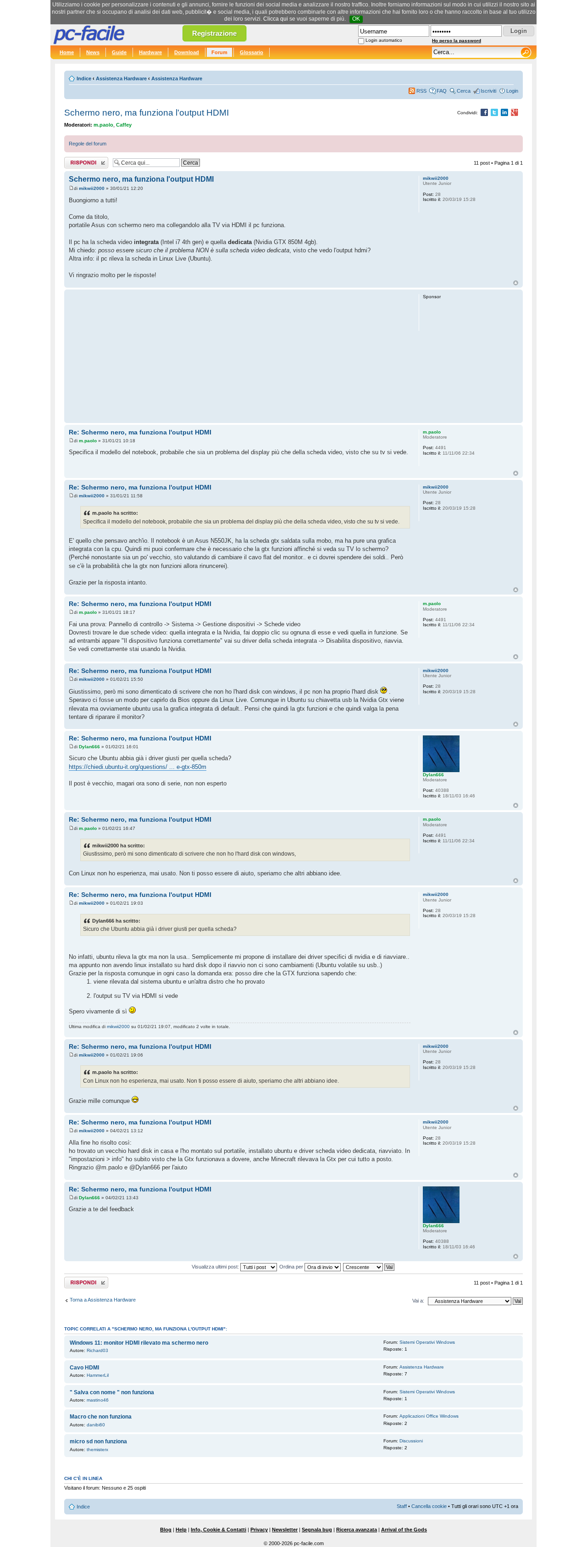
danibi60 (96, 1424)
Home (67, 52)
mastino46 (98, 1399)
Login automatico (383, 40)
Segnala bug (317, 1529)
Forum (219, 52)
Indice (84, 78)
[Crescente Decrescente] (369, 1266)
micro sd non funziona (98, 1441)
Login (512, 91)
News (93, 52)
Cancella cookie (429, 1506)
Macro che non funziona (101, 1416)
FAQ (442, 91)
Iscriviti (488, 91)
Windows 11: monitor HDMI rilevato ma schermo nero (139, 1343)
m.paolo (103, 125)
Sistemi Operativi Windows (427, 1342)
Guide (119, 52)
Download (186, 52)
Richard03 (97, 1350)
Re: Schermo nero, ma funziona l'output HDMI (140, 432)
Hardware (150, 52)
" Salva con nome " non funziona (112, 1392)
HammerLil (98, 1375)
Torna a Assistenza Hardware (103, 1299)
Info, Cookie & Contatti (218, 1529)
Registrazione (214, 33)
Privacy (259, 1529)
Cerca (464, 91)
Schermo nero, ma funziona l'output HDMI (146, 112)
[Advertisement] (239, 356)
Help (181, 1529)
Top (515, 282)
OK (356, 19)
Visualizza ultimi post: (216, 1266)
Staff (402, 1506)
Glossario (251, 52)
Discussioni (411, 1440)
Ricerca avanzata (356, 1529)
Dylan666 (89, 746)
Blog (166, 1529)
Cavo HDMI (84, 1367)
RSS (421, 91)
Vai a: (418, 1300)
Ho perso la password (456, 40)
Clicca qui (275, 19)
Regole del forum (87, 143)
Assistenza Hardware (121, 78)
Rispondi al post (82, 160)
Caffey (124, 125)
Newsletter (285, 1529)
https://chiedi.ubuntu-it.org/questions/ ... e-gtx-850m (137, 766)
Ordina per (292, 1266)
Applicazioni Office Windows (429, 1416)
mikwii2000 (92, 188)
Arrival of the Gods (404, 1529)
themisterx (97, 1449)
